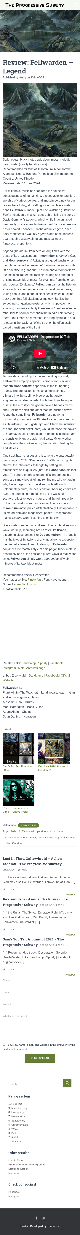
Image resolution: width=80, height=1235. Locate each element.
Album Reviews (28, 825)
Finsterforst (35, 579)
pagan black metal (65, 837)
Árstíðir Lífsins (26, 584)
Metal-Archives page (31, 668)
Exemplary (17, 1112)
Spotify (42, 663)
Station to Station (18, 1168)
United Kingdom (13, 843)
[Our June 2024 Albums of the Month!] (54, 748)
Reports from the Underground (26, 1164)
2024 (14, 831)
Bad (13, 1133)
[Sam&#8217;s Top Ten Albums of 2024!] (18, 748)
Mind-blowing (19, 1108)
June (60, 831)
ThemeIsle (53, 1226)
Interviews (14, 1173)
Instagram (9, 668)
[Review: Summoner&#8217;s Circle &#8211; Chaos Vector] (18, 790)
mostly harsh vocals (41, 837)
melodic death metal (16, 837)
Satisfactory (18, 1120)
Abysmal (16, 1141)
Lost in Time (15, 1160)
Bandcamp (29, 663)
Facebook (56, 663)
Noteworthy (18, 1116)
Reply (71, 894)
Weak (14, 1128)
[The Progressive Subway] (36, 5)
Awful (14, 1137)
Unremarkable (19, 1124)
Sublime (17, 1103)
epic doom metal (45, 831)
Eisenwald (28, 831)
